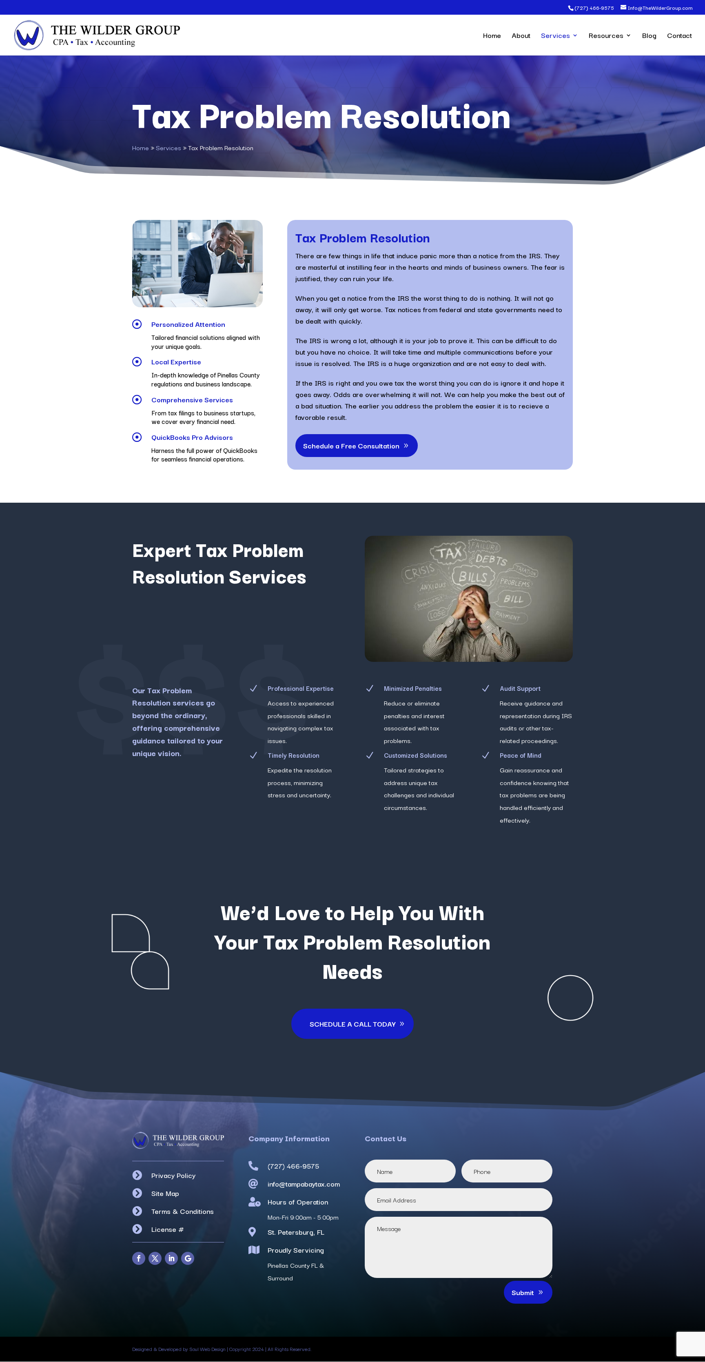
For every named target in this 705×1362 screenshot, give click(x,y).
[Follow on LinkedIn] (171, 1258)
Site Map (165, 1192)
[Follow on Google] (187, 1258)
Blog (649, 36)
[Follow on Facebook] (138, 1258)
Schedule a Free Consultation (351, 445)
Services (555, 36)
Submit (523, 1292)
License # (167, 1228)
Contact (679, 36)
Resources (606, 36)
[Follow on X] (155, 1258)
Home (492, 36)
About (521, 36)
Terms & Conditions (182, 1210)
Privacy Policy (173, 1174)
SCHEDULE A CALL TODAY (352, 1023)
